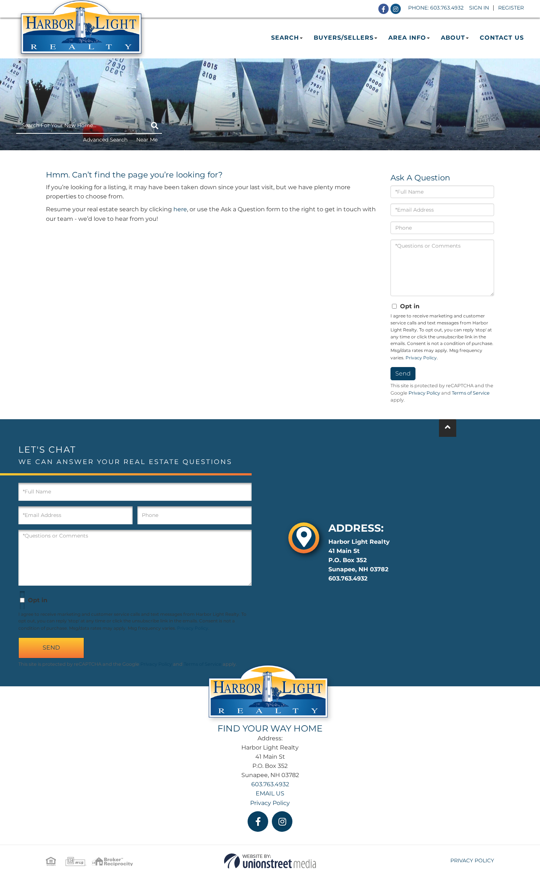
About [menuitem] (453, 37)
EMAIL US (270, 793)
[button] (154, 125)
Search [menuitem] (285, 37)
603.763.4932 (447, 7)
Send (403, 373)
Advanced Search (105, 139)
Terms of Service (471, 393)
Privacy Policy (421, 357)
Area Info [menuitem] (407, 37)
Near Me (147, 139)
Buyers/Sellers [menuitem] (344, 37)
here (180, 209)
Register (511, 7)
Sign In (479, 7)
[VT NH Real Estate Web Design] (270, 860)
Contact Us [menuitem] (502, 37)
